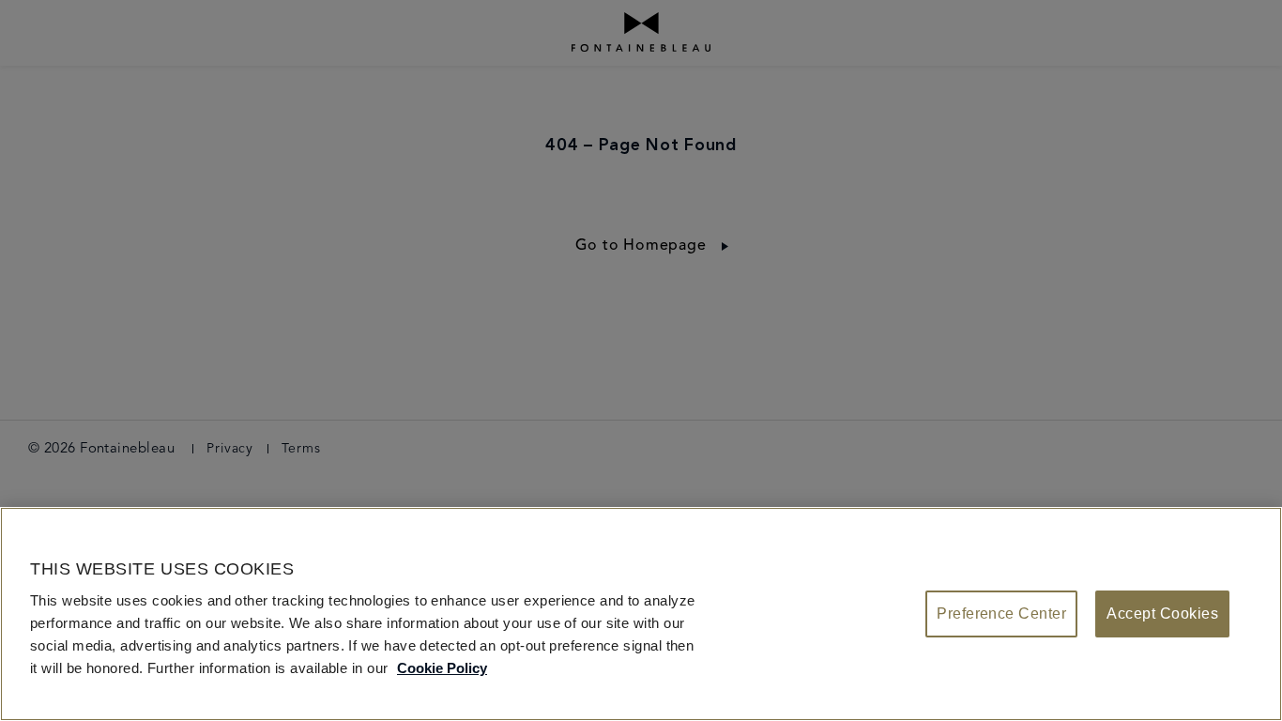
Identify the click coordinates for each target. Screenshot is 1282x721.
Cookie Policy (442, 668)
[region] (641, 614)
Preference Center (1001, 613)
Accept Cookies (1162, 613)
